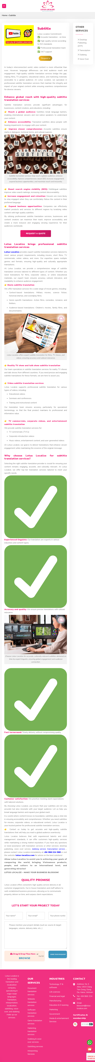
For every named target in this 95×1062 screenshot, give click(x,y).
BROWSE (43, 66)
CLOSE (87, 16)
